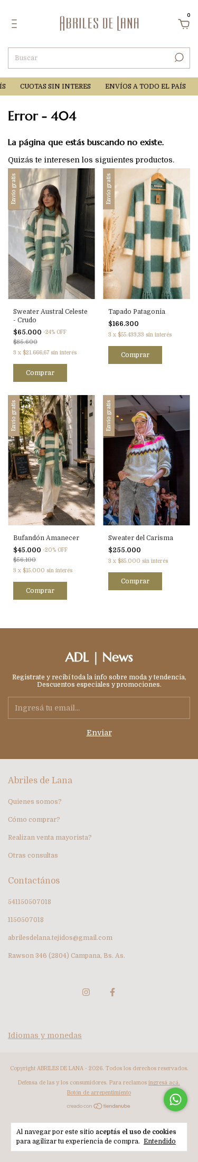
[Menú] (16, 25)
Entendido (160, 1141)
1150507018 (26, 920)
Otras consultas (33, 855)
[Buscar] (178, 57)
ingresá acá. (164, 1083)
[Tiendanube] (99, 1107)
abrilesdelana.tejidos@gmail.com (60, 938)
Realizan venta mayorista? (50, 837)
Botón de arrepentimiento (99, 1093)
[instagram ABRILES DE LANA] (86, 992)
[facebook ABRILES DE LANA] (112, 992)
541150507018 (29, 902)
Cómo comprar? (34, 819)
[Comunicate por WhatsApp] (175, 1099)
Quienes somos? (35, 801)
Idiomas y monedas (45, 1035)
